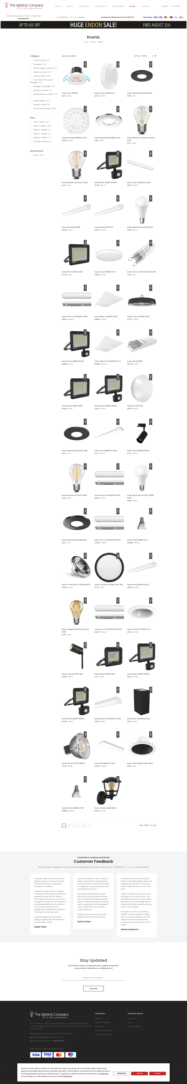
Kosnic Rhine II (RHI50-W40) (72, 272)
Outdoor (69, 6)
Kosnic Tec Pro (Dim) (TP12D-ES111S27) (76, 585)
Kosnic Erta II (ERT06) (70, 93)
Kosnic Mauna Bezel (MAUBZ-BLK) (139, 93)
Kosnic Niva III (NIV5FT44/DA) (138, 585)
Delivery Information (102, 1022)
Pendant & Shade (42, 105)
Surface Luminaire (43, 72)
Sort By (137, 56)
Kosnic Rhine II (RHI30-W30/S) (138, 674)
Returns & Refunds (135, 1026)
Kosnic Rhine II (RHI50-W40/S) (73, 361)
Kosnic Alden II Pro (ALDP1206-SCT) (108, 361)
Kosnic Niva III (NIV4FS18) (71, 227)
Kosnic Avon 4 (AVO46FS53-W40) (107, 495)
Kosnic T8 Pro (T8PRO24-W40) (139, 182)
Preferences (121, 1073)
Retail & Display (42, 101)
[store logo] (24, 6)
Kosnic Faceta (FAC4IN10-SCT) (138, 629)
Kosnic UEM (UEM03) (134, 361)
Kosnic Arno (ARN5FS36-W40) (106, 451)
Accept (157, 1073)
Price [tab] (32, 117)
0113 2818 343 (128, 17)
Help (129, 1022)
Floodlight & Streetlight (44, 86)
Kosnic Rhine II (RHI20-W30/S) (73, 719)
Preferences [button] (67, 1076)
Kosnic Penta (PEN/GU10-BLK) (138, 451)
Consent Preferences (103, 1034)
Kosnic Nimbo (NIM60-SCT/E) (73, 808)
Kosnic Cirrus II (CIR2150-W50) (138, 316)
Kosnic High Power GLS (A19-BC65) (140, 227)
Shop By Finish (118, 6)
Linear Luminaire (42, 76)
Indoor (57, 6)
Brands (132, 6)
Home (86, 42)
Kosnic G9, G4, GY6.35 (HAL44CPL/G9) (141, 272)
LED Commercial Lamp (45, 108)
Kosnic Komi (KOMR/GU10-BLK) (138, 719)
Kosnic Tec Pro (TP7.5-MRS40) (73, 763)
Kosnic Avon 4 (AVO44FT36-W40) (108, 540)
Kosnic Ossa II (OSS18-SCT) (105, 93)
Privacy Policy (100, 1026)
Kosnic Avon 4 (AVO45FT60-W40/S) (108, 629)
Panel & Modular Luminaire (45, 68)
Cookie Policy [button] (104, 1074)
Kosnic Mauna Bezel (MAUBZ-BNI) (74, 540)
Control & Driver (42, 60)
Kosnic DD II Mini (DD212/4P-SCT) (74, 138)
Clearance (145, 6)
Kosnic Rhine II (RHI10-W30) (105, 674)
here (82, 867)
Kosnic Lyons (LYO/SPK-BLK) (72, 674)
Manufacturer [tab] (36, 150)
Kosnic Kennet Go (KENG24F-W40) (108, 719)
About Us (98, 1018)
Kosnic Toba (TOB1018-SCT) (105, 272)
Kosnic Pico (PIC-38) (135, 406)
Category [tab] (34, 56)
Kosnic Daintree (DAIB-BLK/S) (105, 808)
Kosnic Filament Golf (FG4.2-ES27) (75, 182)
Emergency (40, 64)
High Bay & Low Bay (43, 90)
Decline (139, 1073)
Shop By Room (100, 6)
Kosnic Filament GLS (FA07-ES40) (74, 495)
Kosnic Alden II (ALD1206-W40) (106, 316)
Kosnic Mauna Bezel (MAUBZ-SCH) (107, 138)
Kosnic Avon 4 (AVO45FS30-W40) (75, 316)
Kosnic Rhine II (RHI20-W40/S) (106, 182)
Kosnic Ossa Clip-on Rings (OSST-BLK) (109, 585)
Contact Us (132, 1018)
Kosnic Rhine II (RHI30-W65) (72, 406)
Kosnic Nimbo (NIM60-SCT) (137, 540)
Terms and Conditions (103, 1030)
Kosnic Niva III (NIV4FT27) (104, 227)
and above (43, 141)
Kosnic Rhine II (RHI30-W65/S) (106, 406)
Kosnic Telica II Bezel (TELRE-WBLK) (140, 763)
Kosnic (39, 155)
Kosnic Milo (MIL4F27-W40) (105, 763)
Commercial (84, 6)
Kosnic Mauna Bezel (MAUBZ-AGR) (75, 451)
